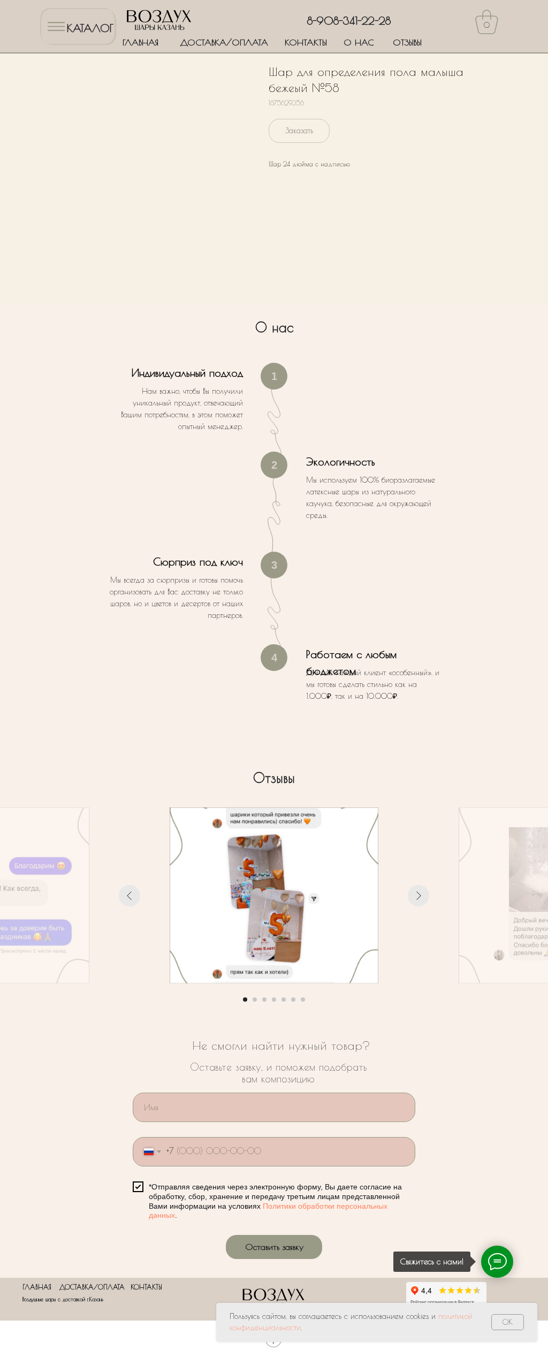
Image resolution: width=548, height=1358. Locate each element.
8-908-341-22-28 (349, 20)
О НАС (359, 42)
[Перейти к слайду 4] (274, 999)
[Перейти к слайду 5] (283, 999)
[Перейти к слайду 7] (303, 999)
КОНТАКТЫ (306, 42)
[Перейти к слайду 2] (255, 999)
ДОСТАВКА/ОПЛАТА (224, 42)
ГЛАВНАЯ (140, 42)
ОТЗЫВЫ (407, 42)
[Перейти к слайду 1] (245, 999)
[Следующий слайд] (418, 895)
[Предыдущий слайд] (129, 895)
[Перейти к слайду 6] (293, 999)
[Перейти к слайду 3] (264, 999)
